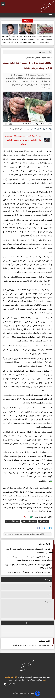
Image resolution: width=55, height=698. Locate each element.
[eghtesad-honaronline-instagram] (9, 685)
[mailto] (10, 123)
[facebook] (39, 528)
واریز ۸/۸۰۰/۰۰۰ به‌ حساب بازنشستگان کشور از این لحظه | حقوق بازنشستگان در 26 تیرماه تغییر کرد (45, 39)
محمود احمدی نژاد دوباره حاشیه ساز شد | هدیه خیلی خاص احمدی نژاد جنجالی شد (28, 39)
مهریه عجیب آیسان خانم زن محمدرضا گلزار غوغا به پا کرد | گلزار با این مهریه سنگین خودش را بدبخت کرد (10, 39)
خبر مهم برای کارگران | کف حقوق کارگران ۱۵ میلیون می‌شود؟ (28, 572)
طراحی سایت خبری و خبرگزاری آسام (23, 693)
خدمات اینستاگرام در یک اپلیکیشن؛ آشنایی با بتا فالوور (32, 645)
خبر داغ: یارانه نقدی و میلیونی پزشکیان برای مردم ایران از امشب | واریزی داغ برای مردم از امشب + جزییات (23, 140)
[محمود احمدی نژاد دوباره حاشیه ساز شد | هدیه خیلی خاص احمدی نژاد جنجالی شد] (27, 29)
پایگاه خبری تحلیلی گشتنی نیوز (39, 128)
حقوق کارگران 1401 (29, 521)
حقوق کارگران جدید (12, 521)
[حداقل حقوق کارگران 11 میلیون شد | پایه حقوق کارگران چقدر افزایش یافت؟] (49, 528)
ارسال (27, 623)
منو (49, 14)
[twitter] (44, 528)
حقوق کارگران (43, 521)
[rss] (14, 685)
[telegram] (5, 685)
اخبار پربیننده (44, 641)
